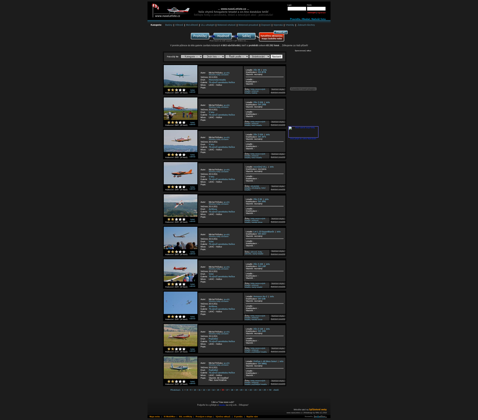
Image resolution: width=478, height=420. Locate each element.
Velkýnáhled (192, 91)
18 (232, 390)
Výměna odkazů (223, 417)
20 (241, 390)
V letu (211, 112)
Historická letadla (217, 80)
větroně (254, 252)
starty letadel (257, 254)
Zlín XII (256, 70)
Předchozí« (175, 390)
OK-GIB (262, 299)
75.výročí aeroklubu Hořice (222, 82)
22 (251, 390)
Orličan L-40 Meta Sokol (265, 361)
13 (209, 390)
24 (260, 390)
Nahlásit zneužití (278, 93)
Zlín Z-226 (258, 264)
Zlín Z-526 (258, 102)
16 (223, 390)
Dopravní (266, 25)
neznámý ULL (260, 167)
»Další (276, 390)
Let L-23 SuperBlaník (263, 231)
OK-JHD (262, 331)
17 (227, 390)
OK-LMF (262, 266)
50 (270, 390)
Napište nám (252, 417)
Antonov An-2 (260, 296)
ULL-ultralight (208, 25)
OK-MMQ (262, 363)
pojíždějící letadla (259, 352)
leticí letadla (257, 125)
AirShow (213, 209)
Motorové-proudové (248, 25)
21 (246, 390)
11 (199, 390)
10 (195, 390)
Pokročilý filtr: (173, 57)
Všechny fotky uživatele (219, 75)
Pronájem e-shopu (204, 417)
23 (255, 390)
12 (204, 390)
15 (218, 390)
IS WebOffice (170, 417)
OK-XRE (262, 201)
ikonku (222, 405)
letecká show (257, 222)
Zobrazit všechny (306, 25)
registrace (321, 13)
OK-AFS (262, 137)
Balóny (168, 25)
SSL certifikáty (185, 417)
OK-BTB (262, 72)
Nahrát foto (318, 19)
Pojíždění (213, 339)
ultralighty (256, 188)
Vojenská (278, 25)
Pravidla (295, 19)
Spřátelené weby (318, 409)
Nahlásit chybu (278, 89)
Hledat (306, 19)
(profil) (226, 73)
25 (265, 390)
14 (213, 390)
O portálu (238, 417)
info (265, 70)
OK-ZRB (262, 104)
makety (254, 93)
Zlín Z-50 (257, 199)
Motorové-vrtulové (226, 25)
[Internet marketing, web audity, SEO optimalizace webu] (315, 417)
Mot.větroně (192, 25)
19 (237, 390)
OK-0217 (262, 234)
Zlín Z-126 (258, 329)
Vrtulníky (289, 25)
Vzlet (211, 241)
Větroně (179, 25)
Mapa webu (155, 417)
